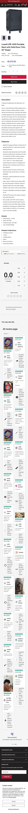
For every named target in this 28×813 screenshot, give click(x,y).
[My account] (19, 5)
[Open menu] (2, 5)
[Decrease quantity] (9, 71)
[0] (25, 5)
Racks (4, 239)
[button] (25, 5)
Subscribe (6, 776)
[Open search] (16, 5)
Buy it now (14, 82)
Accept (14, 801)
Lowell (4, 53)
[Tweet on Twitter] (22, 92)
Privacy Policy (12, 797)
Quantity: (4, 72)
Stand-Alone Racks (8, 243)
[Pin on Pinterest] (19, 92)
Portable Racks (7, 237)
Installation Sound (8, 232)
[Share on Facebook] (16, 92)
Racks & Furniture (7, 241)
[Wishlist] (22, 5)
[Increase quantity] (17, 71)
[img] (8, 279)
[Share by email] (25, 92)
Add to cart (14, 77)
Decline (14, 805)
